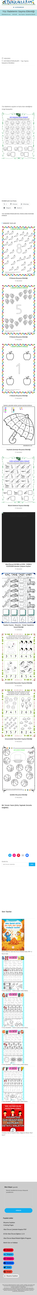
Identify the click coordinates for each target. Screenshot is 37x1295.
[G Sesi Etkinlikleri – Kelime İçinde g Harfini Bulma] (13, 1047)
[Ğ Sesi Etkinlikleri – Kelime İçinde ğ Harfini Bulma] (13, 1010)
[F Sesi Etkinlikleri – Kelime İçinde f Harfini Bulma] (13, 1084)
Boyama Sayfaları (9, 1222)
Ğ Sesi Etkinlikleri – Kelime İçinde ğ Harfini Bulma (15, 1027)
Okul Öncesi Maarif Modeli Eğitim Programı (17, 1238)
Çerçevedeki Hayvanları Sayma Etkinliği (18, 683)
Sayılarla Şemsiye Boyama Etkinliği (18, 449)
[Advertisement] (18, 34)
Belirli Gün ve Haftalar (11, 1242)
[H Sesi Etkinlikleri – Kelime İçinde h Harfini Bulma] (13, 973)
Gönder (18, 1210)
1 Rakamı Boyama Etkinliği (18, 395)
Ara (32, 864)
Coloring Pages (9, 1225)
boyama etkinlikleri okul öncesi (14, 213)
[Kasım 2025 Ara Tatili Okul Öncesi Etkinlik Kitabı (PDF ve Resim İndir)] (13, 935)
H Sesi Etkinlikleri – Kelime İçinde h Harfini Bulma (15, 990)
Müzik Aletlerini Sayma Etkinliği (18, 505)
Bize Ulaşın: (11, 1187)
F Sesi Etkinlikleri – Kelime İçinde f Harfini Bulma (14, 1101)
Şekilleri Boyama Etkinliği (18, 795)
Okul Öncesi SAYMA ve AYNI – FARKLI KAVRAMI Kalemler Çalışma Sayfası (18, 565)
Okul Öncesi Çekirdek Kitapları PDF (15, 1229)
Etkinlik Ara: (5, 861)
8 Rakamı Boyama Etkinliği (18, 278)
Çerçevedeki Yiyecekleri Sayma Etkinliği (18, 739)
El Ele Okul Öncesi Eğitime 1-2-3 (14, 1234)
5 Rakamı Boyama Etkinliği (18, 337)
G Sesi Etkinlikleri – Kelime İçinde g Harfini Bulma (15, 1064)
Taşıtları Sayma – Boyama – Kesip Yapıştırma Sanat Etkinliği (18, 626)
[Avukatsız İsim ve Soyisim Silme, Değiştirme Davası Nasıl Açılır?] (13, 1118)
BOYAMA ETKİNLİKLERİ (11, 61)
